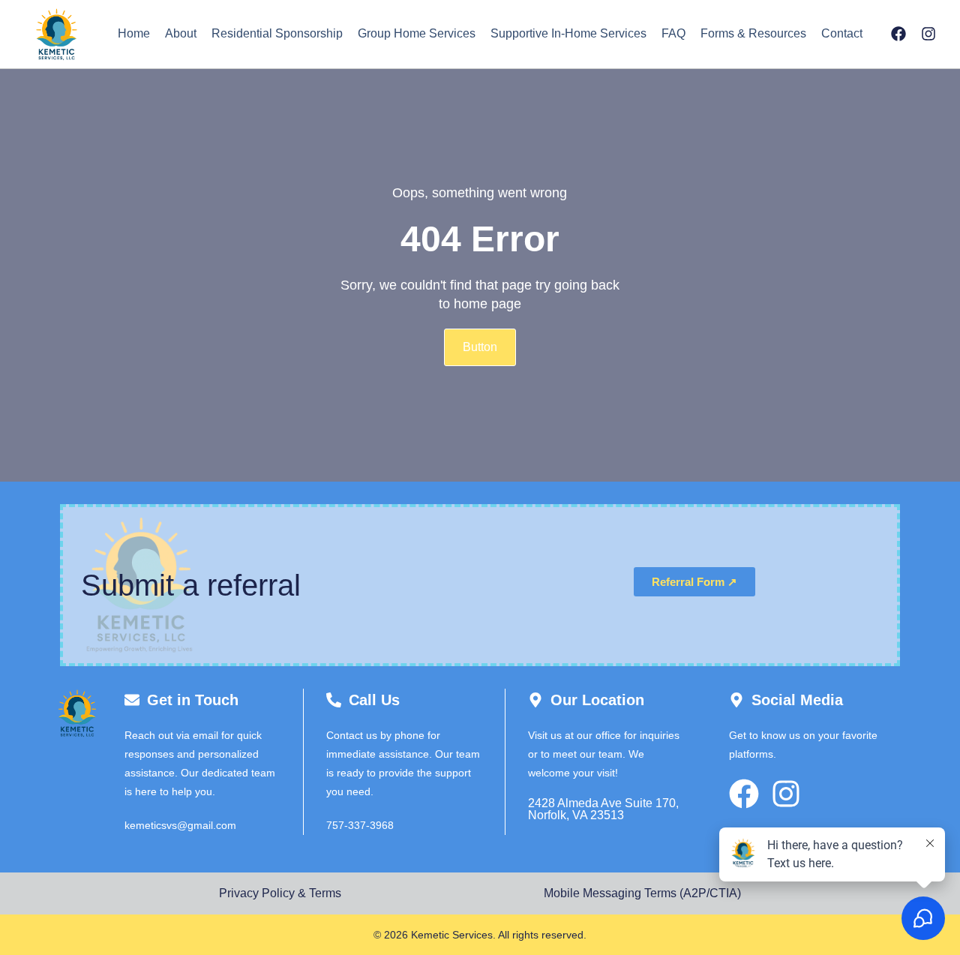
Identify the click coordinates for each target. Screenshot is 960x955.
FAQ (674, 33)
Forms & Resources (753, 33)
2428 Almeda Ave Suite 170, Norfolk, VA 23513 (603, 809)
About (180, 33)
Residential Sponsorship (277, 33)
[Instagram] (929, 34)
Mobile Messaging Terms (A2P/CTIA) (642, 893)
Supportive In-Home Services (568, 33)
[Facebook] (899, 34)
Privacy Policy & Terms (280, 893)
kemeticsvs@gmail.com (180, 825)
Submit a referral (191, 585)
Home (134, 33)
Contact (841, 33)
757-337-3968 (360, 825)
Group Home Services (417, 33)
